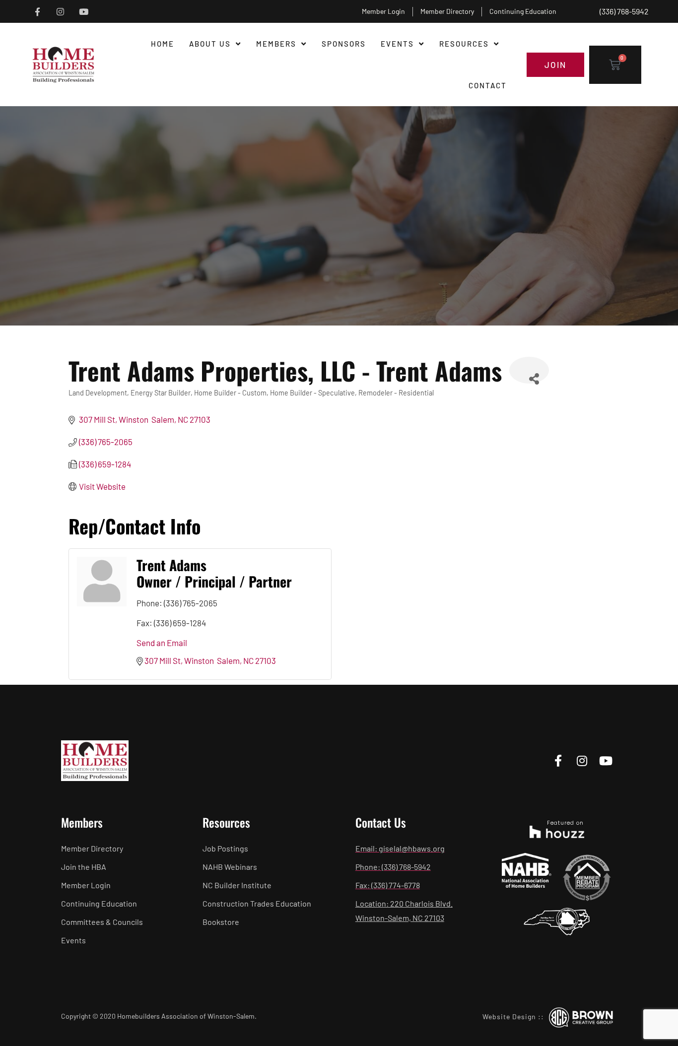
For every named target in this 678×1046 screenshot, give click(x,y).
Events (397, 43)
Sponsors (344, 43)
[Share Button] (529, 370)
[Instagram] (60, 11)
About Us (210, 43)
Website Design (509, 1016)
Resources (464, 43)
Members (276, 43)
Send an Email (161, 643)
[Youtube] (83, 11)
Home (162, 43)
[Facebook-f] (37, 11)
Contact (488, 85)
